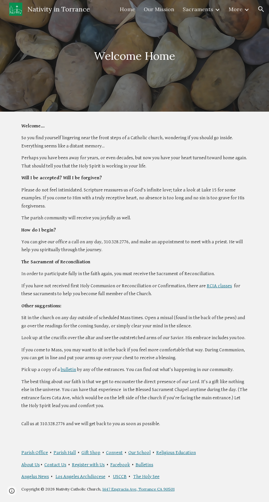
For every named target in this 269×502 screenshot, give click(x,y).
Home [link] (127, 9)
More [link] (235, 9)
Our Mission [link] (159, 9)
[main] (134, 56)
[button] (261, 9)
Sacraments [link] (198, 9)
